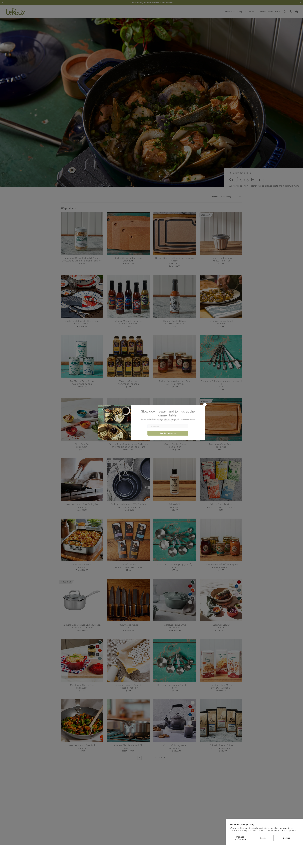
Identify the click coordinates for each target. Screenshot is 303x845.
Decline (286, 838)
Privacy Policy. (289, 830)
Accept (263, 838)
